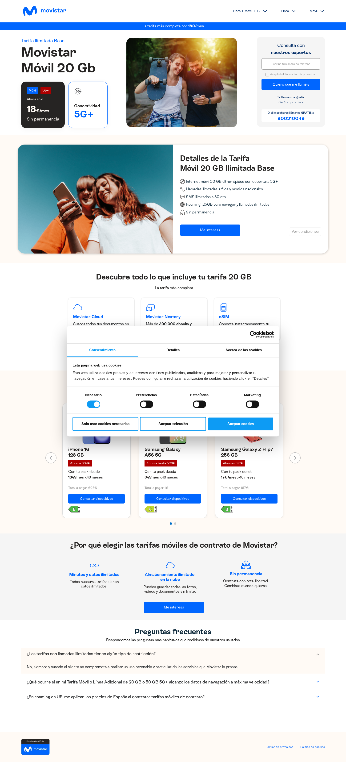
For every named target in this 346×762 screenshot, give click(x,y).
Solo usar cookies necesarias (105, 424)
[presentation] (50, 457)
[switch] (146, 404)
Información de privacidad (299, 74)
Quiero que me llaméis (291, 84)
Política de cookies (312, 747)
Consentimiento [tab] (102, 350)
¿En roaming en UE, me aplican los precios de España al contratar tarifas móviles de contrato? (116, 697)
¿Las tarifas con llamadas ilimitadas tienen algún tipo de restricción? (91, 653)
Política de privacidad (279, 747)
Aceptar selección (173, 424)
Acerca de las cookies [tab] (243, 350)
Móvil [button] (314, 11)
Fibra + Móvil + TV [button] (247, 11)
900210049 (291, 118)
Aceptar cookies (240, 424)
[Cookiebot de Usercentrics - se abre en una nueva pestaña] (253, 334)
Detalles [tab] (173, 350)
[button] (171, 523)
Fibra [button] (285, 11)
